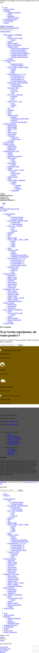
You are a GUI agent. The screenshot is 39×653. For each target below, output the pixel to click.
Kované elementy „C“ (18, 260)
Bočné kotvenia (12, 125)
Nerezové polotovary (10, 124)
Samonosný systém (13, 166)
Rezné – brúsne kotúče (14, 45)
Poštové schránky (13, 43)
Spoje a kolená (12, 134)
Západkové (18, 189)
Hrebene (10, 154)
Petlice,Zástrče (12, 163)
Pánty (9, 130)
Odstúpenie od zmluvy (14, 439)
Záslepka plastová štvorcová (19, 57)
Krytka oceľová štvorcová (19, 52)
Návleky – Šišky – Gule (15, 101)
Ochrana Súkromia (13, 441)
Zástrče (13, 165)
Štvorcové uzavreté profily (19, 122)
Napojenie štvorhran (17, 65)
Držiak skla (14, 137)
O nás (9, 434)
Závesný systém (12, 296)
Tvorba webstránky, (29, 482)
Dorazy (13, 171)
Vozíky (10, 178)
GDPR (10, 14)
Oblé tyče (14, 89)
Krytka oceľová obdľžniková (20, 48)
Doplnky (10, 153)
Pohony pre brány (9, 144)
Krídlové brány (12, 146)
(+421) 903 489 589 (12, 421)
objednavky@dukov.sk (11, 424)
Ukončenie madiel (16, 86)
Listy (12, 100)
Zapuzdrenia (15, 190)
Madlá (13, 40)
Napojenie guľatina (17, 64)
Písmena (10, 41)
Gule (12, 103)
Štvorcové (14, 120)
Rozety (10, 112)
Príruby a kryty (12, 132)
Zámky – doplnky (13, 299)
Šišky (13, 106)
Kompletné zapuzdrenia (15, 156)
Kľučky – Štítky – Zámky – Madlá (18, 67)
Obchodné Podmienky (14, 437)
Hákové (17, 187)
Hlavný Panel (12, 449)
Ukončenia (11, 141)
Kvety (13, 98)
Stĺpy (12, 93)
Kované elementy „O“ (18, 262)
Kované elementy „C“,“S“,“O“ (17, 258)
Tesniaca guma (15, 139)
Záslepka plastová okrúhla (19, 55)
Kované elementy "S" (17, 79)
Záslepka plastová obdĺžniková (20, 53)
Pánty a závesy (12, 158)
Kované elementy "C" (18, 76)
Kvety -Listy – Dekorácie (15, 94)
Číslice (10, 36)
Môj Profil (11, 452)
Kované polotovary (9, 60)
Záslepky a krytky (13, 47)
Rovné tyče (14, 91)
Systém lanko (12, 287)
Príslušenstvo (11, 149)
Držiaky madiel (12, 127)
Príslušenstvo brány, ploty (11, 151)
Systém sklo (11, 136)
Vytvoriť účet (4, 647)
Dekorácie (14, 96)
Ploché (13, 251)
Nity (9, 108)
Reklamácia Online (13, 18)
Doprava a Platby (13, 436)
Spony (9, 113)
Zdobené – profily (13, 115)
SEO (1, 484)
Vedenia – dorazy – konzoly (16, 170)
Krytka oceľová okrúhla (18, 50)
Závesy (13, 161)
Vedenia (10, 168)
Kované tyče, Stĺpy (13, 88)
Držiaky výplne (12, 129)
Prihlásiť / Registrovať (10, 632)
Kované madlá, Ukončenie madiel (18, 82)
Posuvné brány (12, 148)
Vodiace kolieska (13, 177)
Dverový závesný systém (15, 38)
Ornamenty (11, 110)
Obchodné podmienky (14, 12)
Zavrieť (2, 637)
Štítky (13, 72)
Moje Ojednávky (13, 451)
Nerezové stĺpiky (9, 142)
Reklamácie (11, 16)
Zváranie (10, 59)
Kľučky (13, 69)
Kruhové (14, 117)
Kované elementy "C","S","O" (17, 74)
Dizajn (36, 482)
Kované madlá (15, 84)
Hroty (9, 62)
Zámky (13, 183)
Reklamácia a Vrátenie (14, 442)
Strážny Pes (11, 454)
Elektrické (18, 185)
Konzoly (14, 175)
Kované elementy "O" (18, 77)
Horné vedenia (15, 173)
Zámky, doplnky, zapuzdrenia (16, 180)
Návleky (13, 105)
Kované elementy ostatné (18, 81)
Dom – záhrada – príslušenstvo (13, 35)
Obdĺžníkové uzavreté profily (20, 118)
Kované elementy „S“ (17, 263)
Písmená (10, 316)
